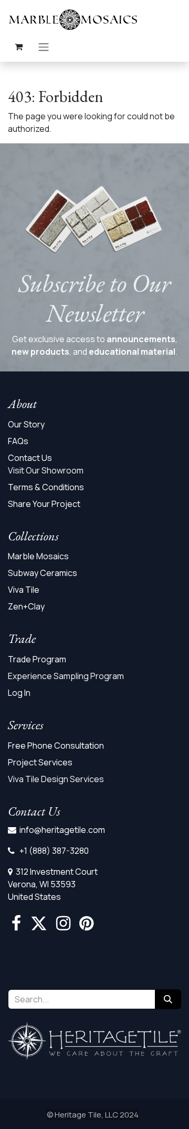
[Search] (168, 999)
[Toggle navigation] (43, 47)
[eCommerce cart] (18, 46)
